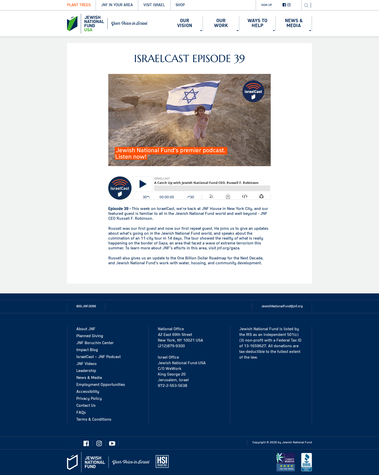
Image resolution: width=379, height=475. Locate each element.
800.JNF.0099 (86, 306)
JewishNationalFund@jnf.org (282, 306)
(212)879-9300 (171, 346)
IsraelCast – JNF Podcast (98, 357)
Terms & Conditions (93, 419)
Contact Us (86, 405)
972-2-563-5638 (172, 386)
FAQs (81, 412)
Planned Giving (89, 336)
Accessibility (87, 391)
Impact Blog (87, 350)
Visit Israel (154, 5)
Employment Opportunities (100, 385)
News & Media (89, 378)
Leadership (86, 371)
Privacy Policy (89, 398)
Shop (180, 5)
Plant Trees (78, 5)
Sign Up (266, 5)
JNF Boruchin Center (95, 343)
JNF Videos (86, 364)
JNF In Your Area (117, 5)
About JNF (85, 329)
